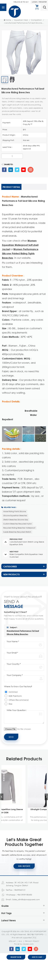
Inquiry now (16, 957)
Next (46, 797)
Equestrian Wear (21, 20)
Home (8, 20)
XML (20, 941)
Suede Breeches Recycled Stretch (17, 532)
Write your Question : (17, 710)
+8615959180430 (24, 895)
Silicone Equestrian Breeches (15, 515)
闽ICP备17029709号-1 (35, 934)
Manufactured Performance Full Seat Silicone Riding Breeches (23, 632)
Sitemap (12, 941)
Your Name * (13, 641)
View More (22, 822)
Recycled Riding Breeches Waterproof (19, 528)
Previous (1, 797)
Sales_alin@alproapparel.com (26, 899)
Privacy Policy (32, 941)
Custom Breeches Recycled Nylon (17, 524)
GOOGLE (13, 692)
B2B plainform (15, 696)
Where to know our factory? (18, 686)
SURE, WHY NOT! (24, 866)
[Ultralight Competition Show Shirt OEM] (24, 786)
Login (34, 2)
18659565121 (20, 890)
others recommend (18, 700)
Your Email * (12, 652)
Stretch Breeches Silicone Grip (15, 520)
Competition (36, 20)
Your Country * (14, 664)
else (10, 704)
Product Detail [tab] (11, 186)
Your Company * (15, 675)
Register (43, 2)
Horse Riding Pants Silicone (14, 511)
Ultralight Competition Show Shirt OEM (24, 809)
